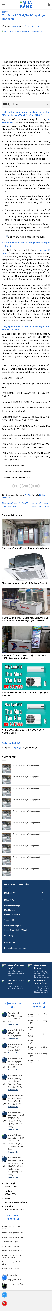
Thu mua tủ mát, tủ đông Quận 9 (26, 765)
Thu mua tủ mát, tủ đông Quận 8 (26, 799)
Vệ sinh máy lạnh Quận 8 (11, 1280)
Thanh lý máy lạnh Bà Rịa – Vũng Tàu (12, 1263)
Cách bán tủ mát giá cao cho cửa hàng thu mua (25, 548)
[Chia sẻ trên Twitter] (24, 486)
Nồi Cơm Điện (9, 942)
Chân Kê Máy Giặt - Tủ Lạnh (15, 930)
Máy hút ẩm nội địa (12, 906)
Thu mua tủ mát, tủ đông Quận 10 (27, 777)
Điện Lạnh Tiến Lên (31, 26)
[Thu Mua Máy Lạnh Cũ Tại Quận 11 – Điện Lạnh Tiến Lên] (26, 676)
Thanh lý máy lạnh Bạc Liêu (12, 1233)
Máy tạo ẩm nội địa (12, 914)
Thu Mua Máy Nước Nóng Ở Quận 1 (12, 1227)
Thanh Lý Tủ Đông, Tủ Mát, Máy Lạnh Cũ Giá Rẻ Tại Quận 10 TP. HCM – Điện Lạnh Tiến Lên (26, 619)
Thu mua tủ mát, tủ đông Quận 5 (26, 857)
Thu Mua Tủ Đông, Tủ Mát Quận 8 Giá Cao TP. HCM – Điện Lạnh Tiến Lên (25, 656)
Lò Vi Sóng (8, 935)
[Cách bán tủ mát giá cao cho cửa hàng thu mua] (26, 532)
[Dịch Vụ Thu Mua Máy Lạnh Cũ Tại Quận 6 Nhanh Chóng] (26, 714)
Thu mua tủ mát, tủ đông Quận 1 (26, 845)
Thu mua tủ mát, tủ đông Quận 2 (26, 834)
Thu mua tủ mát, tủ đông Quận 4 (26, 868)
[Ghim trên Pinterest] (33, 486)
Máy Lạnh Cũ (9, 893)
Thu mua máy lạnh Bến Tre (12, 1251)
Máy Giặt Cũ (9, 900)
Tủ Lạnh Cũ (9, 920)
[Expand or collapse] (47, 104)
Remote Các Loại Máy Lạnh (15, 948)
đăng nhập (16, 747)
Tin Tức (5, 12)
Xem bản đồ (13, 1024)
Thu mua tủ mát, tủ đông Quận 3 (26, 811)
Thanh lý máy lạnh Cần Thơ (12, 1237)
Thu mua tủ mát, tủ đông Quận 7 (26, 788)
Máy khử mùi (9, 910)
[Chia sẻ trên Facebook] (19, 486)
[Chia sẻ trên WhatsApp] (14, 486)
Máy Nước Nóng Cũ (12, 926)
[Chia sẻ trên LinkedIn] (37, 486)
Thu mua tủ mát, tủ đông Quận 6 (26, 822)
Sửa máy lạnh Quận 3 (10, 1242)
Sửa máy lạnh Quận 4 (10, 1275)
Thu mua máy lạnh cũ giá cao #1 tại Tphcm (11, 1256)
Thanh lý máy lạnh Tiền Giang (11, 1270)
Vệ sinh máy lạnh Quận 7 (11, 1246)
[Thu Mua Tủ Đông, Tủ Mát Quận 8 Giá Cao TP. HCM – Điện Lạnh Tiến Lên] (26, 639)
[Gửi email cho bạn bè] (28, 486)
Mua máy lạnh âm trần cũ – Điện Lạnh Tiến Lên (25, 583)
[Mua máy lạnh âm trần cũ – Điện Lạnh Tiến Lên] (26, 567)
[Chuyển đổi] (43, 892)
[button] (3, 4)
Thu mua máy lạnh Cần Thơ (12, 1284)
